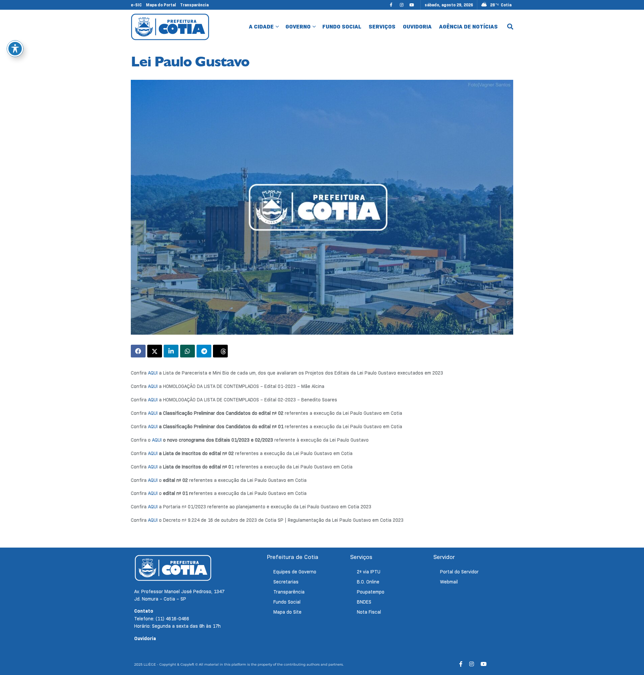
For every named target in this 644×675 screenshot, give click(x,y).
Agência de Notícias (468, 26)
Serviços (382, 26)
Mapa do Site (287, 612)
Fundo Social (341, 26)
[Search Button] (510, 26)
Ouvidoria (417, 26)
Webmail (449, 582)
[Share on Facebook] (138, 351)
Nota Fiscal (369, 612)
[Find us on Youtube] (412, 5)
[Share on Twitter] (154, 351)
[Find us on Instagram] (401, 5)
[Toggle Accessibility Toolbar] (15, 49)
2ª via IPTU (368, 572)
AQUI (153, 373)
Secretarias (286, 582)
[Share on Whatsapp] (187, 351)
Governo (298, 26)
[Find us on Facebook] (391, 5)
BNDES (364, 602)
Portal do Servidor (459, 572)
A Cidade (261, 26)
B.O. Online (368, 582)
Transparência (194, 4)
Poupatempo (370, 592)
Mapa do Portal (161, 4)
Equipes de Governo (294, 572)
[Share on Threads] (220, 351)
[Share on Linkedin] (171, 351)
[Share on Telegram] (204, 351)
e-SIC (136, 4)
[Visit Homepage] (170, 26)
